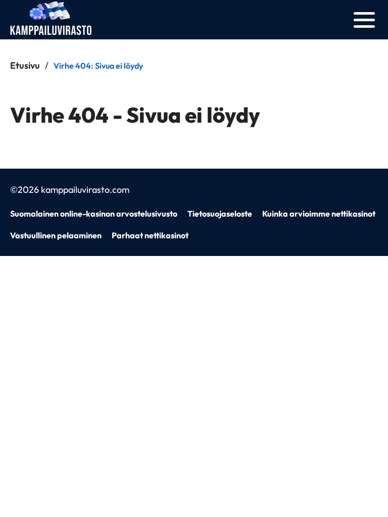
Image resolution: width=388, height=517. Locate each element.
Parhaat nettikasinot (150, 235)
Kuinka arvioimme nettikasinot (318, 214)
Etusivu (25, 65)
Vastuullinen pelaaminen (56, 235)
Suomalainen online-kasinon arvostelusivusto (93, 214)
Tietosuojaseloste (219, 214)
